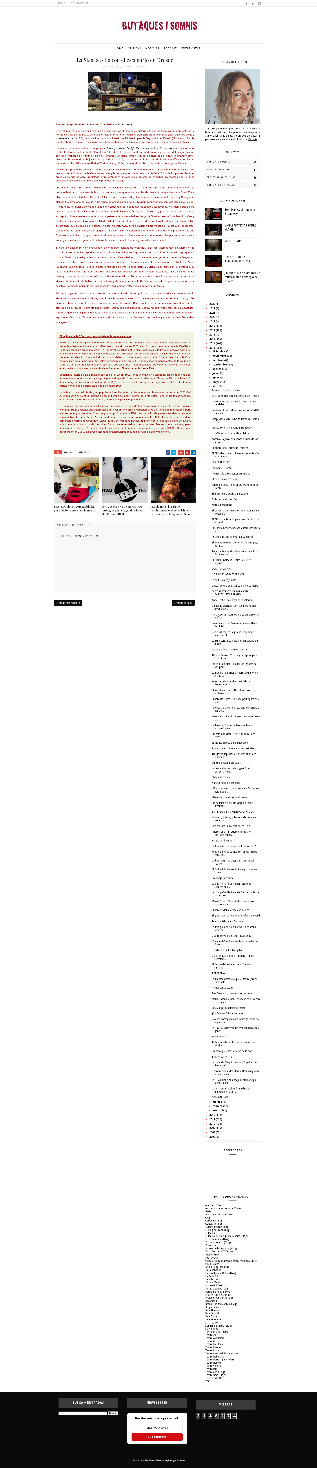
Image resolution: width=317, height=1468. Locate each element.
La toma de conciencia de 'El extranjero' (234, 846)
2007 (212, 1136)
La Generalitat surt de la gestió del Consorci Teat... (231, 770)
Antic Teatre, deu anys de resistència (232, 600)
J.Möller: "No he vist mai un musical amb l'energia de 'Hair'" (242, 277)
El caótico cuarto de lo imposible (230, 742)
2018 (212, 325)
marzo (216, 1101)
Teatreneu (211, 1368)
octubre (217, 360)
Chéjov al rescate (221, 777)
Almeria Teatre (213, 1205)
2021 (212, 312)
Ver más (252, 139)
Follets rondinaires (222, 840)
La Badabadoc (213, 1270)
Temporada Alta (214, 1378)
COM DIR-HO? (220, 1097)
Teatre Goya (212, 1341)
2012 (212, 1114)
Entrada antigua (183, 602)
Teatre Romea (213, 1362)
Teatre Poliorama (214, 1356)
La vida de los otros (93, 416)
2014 (212, 343)
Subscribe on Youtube (221, 177)
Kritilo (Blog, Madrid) (217, 1266)
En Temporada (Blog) (217, 1239)
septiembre (220, 364)
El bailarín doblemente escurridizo (230, 910)
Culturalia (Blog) (214, 1223)
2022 (212, 308)
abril (215, 386)
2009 (212, 1127)
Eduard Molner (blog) (217, 1226)
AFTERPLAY (218, 973)
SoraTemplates (153, 1460)
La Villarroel (211, 1279)
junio (216, 377)
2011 (212, 1119)
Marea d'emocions (222, 504)
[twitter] (253, 3)
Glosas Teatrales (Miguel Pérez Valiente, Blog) (231, 1260)
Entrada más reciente (68, 602)
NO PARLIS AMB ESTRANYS (228, 574)
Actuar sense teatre (222, 987)
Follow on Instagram (221, 185)
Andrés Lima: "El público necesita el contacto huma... (231, 833)
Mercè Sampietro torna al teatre (229, 797)
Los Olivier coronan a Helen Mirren (231, 433)
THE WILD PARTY (222, 1056)
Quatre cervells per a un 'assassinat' (232, 935)
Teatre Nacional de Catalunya (221, 1353)
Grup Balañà (212, 1263)
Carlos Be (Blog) (214, 1220)
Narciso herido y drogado (226, 782)
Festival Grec (212, 1254)
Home (61, 3)
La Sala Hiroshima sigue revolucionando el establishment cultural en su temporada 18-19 (171, 510)
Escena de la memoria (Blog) (221, 1248)
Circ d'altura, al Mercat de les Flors (231, 826)
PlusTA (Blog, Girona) (217, 1294)
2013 (212, 347)
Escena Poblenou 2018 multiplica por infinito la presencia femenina (74, 508)
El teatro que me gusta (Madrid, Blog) (226, 1236)
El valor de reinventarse (225, 479)
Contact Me (80, 3)
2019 (212, 321)
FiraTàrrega (211, 1257)
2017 (212, 330)
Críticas (134, 48)
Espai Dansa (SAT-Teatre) (219, 1251)
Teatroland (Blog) (215, 1372)
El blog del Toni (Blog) (217, 1229)
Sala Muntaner (213, 1319)
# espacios (70, 452)
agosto (217, 369)
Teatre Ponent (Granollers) (220, 1359)
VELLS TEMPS (233, 241)
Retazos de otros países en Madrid (231, 473)
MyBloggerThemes (175, 1460)
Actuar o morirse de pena (226, 390)
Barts (208, 1211)
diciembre (219, 351)
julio (215, 373)
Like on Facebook (218, 170)
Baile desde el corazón (224, 499)
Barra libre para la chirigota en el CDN (233, 811)
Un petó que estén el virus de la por (232, 1051)
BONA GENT (219, 1036)
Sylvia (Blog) (212, 1328)
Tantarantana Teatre (216, 1331)
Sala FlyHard (212, 1316)
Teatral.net (211, 1334)
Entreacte (210, 1245)
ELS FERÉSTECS (221, 462)
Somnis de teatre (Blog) (218, 1325)
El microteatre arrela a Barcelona (230, 493)
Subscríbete (157, 1437)
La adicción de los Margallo (227, 950)
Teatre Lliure (212, 1350)
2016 (212, 334)
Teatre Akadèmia (214, 1338)
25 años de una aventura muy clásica (232, 536)
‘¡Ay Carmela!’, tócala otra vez (228, 1013)
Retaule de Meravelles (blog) (221, 1304)
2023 (212, 303)
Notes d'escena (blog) (217, 1288)
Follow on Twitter (219, 162)
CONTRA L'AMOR (222, 568)
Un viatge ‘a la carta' (223, 878)
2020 (212, 316)
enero (216, 1110)
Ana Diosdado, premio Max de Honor (233, 993)
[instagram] (259, 3)
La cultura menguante (224, 580)
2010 (212, 1123)
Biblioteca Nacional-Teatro (219, 1214)
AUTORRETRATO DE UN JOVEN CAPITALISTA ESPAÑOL (230, 593)
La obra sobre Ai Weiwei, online (229, 649)
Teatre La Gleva (214, 1344)
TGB (207, 1381)
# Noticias (84, 452)
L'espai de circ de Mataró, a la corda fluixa (235, 585)
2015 (212, 338)
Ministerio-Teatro (214, 1285)
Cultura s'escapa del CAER (226, 762)
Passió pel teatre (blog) (218, 1291)
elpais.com (124, 124)
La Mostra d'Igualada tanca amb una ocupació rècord (232, 727)
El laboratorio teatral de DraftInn (230, 447)
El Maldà (210, 1233)
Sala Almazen (212, 1310)
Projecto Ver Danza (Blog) (219, 1297)
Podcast (170, 48)
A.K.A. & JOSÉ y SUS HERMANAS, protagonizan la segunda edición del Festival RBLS (122, 510)
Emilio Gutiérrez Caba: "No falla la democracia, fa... (231, 683)
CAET (208, 1217)
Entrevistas (190, 48)
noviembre (219, 355)
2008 (212, 1132)
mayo (216, 382)
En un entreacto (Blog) (218, 1242)
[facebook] (246, 3)
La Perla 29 (211, 1276)
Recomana (211, 1300)
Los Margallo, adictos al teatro (228, 1007)
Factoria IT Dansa (222, 467)
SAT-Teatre (211, 1322)
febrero (217, 1106)
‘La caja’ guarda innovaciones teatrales (233, 748)
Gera (85, 221)
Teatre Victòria (213, 1365)
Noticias (152, 48)
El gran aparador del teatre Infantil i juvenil (236, 915)
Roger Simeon (213, 1307)
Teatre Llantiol (213, 1347)
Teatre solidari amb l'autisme (227, 921)
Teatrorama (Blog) (215, 1375)
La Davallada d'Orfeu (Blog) (220, 1273)
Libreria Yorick (213, 1282)
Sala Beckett (212, 1313)
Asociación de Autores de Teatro (223, 1208)
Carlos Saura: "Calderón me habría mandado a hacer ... (231, 1090)
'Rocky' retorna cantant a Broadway (232, 427)
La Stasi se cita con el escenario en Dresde (235, 395)
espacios (132, 66)
